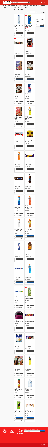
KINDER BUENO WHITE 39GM (29, 411)
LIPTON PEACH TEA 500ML (29, 229)
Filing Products (12, 436)
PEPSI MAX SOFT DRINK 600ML (29, 184)
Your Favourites (42, 5)
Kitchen (28, 5)
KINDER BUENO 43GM (17, 140)
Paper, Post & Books (12, 435)
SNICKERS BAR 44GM (17, 184)
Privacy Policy (4, 432)
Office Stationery (12, 434)
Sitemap (4, 435)
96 (42, 12)
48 (41, 12)
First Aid (20, 5)
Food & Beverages (24, 5)
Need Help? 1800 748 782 (36, 5)
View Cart (38, 25)
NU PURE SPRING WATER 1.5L (29, 389)
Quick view (19, 19)
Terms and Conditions (6, 434)
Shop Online (4, 5)
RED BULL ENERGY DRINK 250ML (29, 94)
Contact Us (4, 430)
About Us (4, 429)
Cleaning (17, 5)
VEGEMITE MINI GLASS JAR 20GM (29, 140)
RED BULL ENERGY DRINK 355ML (18, 252)
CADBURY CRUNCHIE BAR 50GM (29, 321)
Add (43, 19)
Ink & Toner (11, 429)
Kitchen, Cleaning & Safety (11, 5)
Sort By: (28, 12)
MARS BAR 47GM (16, 49)
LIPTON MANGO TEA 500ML (18, 389)
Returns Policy (5, 433)
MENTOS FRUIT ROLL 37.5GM (18, 297)
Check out (42, 25)
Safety (31, 5)
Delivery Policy (5, 431)
